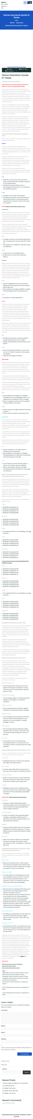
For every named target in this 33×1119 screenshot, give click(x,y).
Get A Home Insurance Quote (11, 968)
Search (4, 1069)
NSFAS (3, 2)
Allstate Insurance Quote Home (18, 797)
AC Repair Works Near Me (10, 1091)
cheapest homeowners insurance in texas (15, 978)
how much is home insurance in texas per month (15, 983)
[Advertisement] (16, 46)
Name (3, 1026)
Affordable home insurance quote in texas (15, 973)
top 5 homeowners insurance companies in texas (15, 988)
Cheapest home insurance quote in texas (15, 976)
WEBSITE (22, 956)
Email (3, 1032)
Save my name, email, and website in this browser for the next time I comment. (16, 1048)
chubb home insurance (9, 980)
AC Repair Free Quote (9, 1088)
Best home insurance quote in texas (13, 974)
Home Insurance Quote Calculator (12, 964)
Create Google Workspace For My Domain (15, 1083)
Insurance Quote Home (9, 966)
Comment (4, 1010)
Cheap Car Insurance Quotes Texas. (15, 206)
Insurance (19, 23)
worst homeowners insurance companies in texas (15, 994)
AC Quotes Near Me (8, 1086)
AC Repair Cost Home (8, 1093)
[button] (25, 2)
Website (3, 1039)
